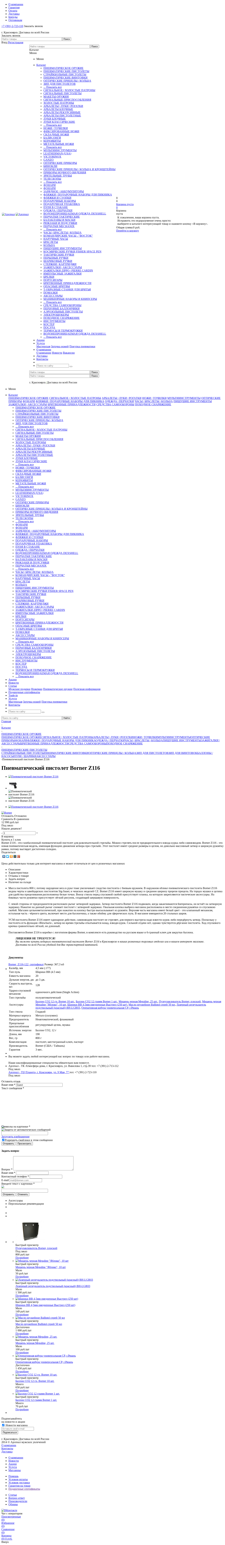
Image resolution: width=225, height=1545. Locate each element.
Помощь (13, 1476)
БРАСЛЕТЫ (50, 242)
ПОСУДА (49, 327)
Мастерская (43, 346)
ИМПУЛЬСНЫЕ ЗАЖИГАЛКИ (62, 273)
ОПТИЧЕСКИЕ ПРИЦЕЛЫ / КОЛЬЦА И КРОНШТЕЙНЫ (79, 169)
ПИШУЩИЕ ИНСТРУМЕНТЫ (62, 248)
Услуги (12, 1467)
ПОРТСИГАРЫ (52, 279)
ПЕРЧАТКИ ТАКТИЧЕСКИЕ (61, 216)
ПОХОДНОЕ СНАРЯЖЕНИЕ (61, 317)
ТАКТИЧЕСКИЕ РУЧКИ (58, 254)
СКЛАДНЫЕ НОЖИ (56, 134)
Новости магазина (16, 1425)
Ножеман (36, 689)
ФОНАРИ (49, 185)
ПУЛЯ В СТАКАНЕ (55, 207)
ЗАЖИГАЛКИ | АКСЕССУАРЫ (62, 267)
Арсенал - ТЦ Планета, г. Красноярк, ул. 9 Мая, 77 (38, 1072)
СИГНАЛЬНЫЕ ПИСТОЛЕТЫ (62, 93)
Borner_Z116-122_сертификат (26, 964)
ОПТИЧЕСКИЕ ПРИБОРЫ (60, 162)
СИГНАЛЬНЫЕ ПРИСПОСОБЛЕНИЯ (67, 99)
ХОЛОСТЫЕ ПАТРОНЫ (58, 102)
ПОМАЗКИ (50, 292)
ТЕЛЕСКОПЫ (52, 178)
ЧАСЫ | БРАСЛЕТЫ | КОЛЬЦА (62, 232)
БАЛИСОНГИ (52, 137)
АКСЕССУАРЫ (53, 295)
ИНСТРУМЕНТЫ (54, 321)
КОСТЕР (48, 324)
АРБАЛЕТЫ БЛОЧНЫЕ (58, 109)
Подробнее (22, 1257)
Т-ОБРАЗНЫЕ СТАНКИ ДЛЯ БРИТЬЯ (67, 289)
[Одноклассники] (11, 856)
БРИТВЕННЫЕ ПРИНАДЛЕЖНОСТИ (67, 283)
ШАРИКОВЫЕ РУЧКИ (57, 261)
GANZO (48, 159)
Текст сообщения (12, 1088)
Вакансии (69, 352)
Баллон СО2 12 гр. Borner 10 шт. (55, 1001)
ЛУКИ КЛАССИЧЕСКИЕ (59, 121)
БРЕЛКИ (48, 276)
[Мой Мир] (15, 856)
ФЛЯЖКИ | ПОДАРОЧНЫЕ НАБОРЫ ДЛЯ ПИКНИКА (77, 194)
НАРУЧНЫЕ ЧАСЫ (55, 238)
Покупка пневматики (82, 346)
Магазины (14, 1470)
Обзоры (13, 1504)
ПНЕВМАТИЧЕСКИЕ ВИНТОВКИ (65, 77)
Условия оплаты (18, 1479)
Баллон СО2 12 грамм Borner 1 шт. (96, 1001)
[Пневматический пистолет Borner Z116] (33, 776)
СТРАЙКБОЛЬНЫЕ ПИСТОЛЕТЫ (64, 74)
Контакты (7, 1448)
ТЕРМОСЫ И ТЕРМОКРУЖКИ (63, 330)
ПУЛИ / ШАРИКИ (25, 756)
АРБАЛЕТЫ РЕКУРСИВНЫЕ (62, 112)
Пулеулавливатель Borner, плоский (180, 1001)
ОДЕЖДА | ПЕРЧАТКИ (57, 210)
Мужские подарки (19, 689)
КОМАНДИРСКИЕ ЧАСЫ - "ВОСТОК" (68, 235)
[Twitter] (7, 856)
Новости (57, 352)
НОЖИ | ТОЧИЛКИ (55, 128)
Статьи (12, 1494)
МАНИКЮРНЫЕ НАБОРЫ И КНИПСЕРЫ (70, 298)
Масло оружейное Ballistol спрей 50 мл (151, 1004)
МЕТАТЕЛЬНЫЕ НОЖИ (58, 143)
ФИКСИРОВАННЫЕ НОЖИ (61, 131)
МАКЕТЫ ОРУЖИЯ (56, 96)
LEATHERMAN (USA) (57, 153)
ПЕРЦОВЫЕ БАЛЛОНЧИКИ (61, 308)
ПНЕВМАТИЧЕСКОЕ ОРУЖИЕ (63, 68)
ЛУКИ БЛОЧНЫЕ (54, 118)
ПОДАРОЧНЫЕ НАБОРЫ (59, 200)
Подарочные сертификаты (24, 1488)
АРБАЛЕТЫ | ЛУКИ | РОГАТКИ (63, 106)
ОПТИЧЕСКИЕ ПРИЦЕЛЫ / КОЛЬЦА (67, 80)
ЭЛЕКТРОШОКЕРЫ (56, 314)
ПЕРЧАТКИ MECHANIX (59, 226)
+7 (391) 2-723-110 (12, 26)
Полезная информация (86, 689)
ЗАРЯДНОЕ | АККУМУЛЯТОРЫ (63, 191)
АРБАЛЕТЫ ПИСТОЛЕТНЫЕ (62, 115)
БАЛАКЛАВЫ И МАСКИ (59, 219)
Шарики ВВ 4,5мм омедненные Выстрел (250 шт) (97, 1004)
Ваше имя (8, 1084)
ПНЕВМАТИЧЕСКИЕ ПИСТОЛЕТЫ (66, 71)
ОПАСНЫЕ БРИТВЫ (56, 286)
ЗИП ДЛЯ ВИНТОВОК (182, 753)
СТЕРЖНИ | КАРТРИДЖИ (59, 264)
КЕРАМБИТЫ (52, 140)
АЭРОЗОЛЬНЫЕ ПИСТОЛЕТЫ (63, 311)
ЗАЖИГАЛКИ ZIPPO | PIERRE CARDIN (68, 270)
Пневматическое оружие (58, 689)
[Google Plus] (19, 856)
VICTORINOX (52, 156)
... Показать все (52, 87)
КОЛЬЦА (49, 245)
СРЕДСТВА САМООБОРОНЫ (62, 305)
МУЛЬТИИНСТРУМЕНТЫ (60, 150)
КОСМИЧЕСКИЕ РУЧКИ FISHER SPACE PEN (72, 251)
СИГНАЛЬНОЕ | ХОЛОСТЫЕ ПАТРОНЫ (69, 90)
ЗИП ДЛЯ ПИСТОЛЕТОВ (59, 83)
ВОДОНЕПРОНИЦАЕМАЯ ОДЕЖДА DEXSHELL (74, 213)
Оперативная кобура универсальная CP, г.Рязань (110, 1007)
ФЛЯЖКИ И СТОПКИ (57, 197)
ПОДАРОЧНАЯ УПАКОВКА (61, 204)
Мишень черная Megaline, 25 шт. (138, 1001)
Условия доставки (19, 1482)
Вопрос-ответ (16, 1498)
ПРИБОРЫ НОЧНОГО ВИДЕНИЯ (64, 172)
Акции (12, 1463)
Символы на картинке (15, 1126)
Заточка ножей (60, 346)
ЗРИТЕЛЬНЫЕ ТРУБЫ (57, 175)
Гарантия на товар (19, 1485)
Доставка (6, 1451)
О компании (43, 352)
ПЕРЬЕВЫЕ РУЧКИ (55, 257)
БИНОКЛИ (50, 166)
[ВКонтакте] (4, 856)
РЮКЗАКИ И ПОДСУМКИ (60, 223)
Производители (17, 1501)
